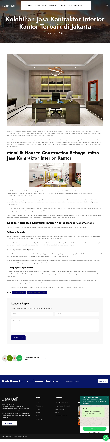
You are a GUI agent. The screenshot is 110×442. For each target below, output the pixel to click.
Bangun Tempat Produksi (62, 406)
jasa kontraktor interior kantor (37, 292)
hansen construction (19, 292)
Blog (62, 33)
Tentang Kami (39, 5)
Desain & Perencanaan (61, 402)
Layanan (51, 5)
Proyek (61, 5)
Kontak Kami (78, 5)
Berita (70, 5)
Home (30, 5)
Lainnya (57, 412)
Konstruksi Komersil (61, 415)
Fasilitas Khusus (59, 409)
